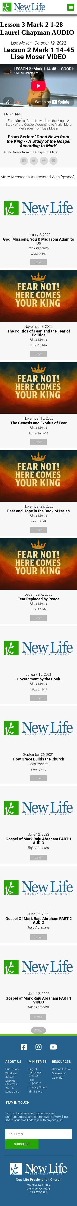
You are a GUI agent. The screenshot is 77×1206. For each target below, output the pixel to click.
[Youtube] (53, 1047)
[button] (70, 7)
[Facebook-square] (24, 1047)
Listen (38, 262)
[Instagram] (38, 1047)
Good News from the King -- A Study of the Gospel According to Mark (37, 123)
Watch (38, 1016)
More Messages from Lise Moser (45, 126)
